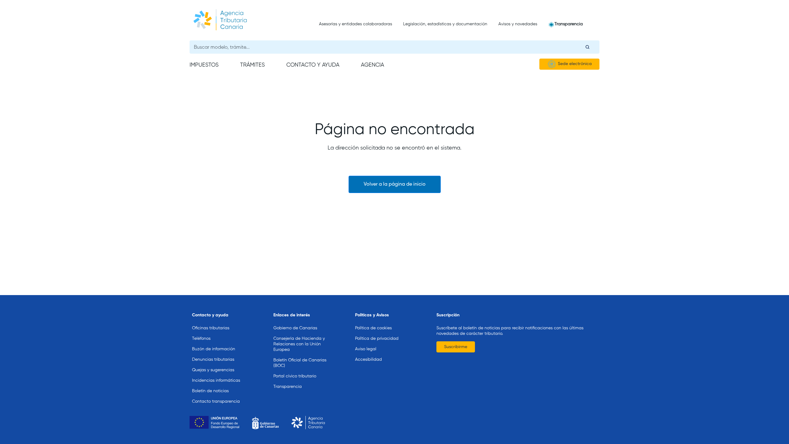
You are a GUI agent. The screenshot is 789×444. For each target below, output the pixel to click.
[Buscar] (587, 46)
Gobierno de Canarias (295, 328)
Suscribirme (455, 347)
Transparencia (568, 24)
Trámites (252, 65)
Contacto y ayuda (312, 65)
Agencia (372, 65)
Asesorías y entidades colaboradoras (355, 24)
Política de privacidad (377, 338)
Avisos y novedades (517, 24)
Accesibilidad (368, 359)
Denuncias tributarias (213, 359)
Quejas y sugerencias (213, 370)
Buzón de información (213, 349)
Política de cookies (373, 328)
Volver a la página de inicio (395, 184)
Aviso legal (365, 349)
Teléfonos (201, 338)
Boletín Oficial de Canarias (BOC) (299, 363)
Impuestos (204, 65)
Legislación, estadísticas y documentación (445, 24)
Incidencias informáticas (216, 380)
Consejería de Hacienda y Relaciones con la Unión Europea (299, 344)
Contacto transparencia (216, 401)
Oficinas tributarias (210, 328)
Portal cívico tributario (294, 376)
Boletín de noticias (210, 391)
